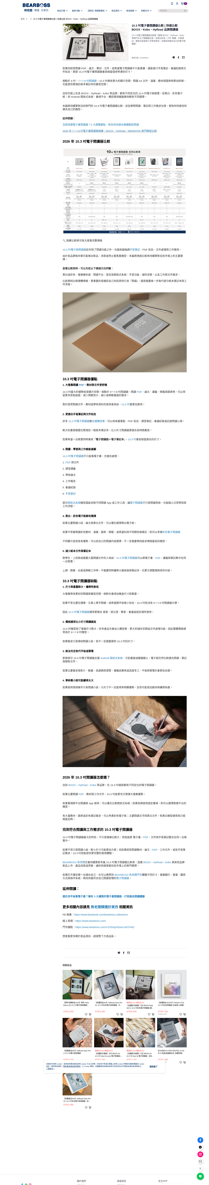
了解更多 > (50, 1069)
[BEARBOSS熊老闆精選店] (36, 7)
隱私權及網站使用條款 (71, 1066)
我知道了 (154, 1066)
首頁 (23, 19)
